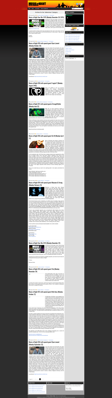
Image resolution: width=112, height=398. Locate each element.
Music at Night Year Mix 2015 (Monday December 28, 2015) (46, 17)
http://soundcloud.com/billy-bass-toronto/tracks (38, 335)
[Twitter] (77, 4)
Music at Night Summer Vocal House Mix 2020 (73, 41)
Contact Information (44, 8)
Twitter (67, 53)
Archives (67, 58)
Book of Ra (62, 397)
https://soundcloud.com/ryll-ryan (40, 76)
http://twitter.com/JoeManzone (35, 227)
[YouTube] (79, 4)
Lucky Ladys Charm (72, 397)
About (33, 8)
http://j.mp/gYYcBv (32, 234)
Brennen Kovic (68, 46)
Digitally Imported (69, 48)
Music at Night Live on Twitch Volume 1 (72, 39)
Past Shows (37, 8)
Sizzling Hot (66, 397)
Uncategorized (46, 15)
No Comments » (52, 15)
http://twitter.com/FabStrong (34, 229)
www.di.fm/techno (34, 28)
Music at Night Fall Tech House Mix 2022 (73, 36)
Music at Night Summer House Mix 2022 (72, 38)
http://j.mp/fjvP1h (32, 236)
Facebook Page (68, 51)
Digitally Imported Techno (70, 49)
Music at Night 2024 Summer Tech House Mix (73, 34)
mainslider (39, 15)
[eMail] (82, 4)
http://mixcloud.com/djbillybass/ (35, 334)
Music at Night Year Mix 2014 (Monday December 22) (44, 243)
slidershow (42, 15)
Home (29, 8)
